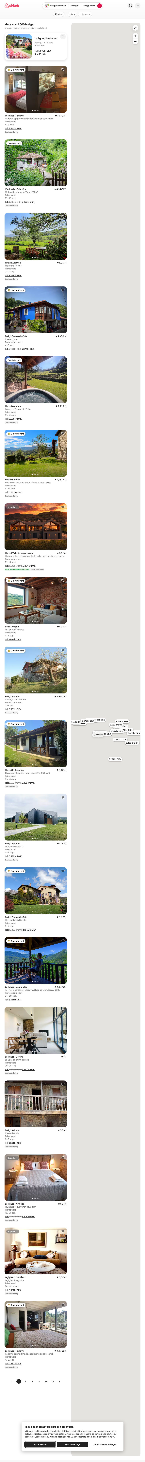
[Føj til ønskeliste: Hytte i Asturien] (63, 216)
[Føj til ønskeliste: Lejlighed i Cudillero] (63, 1231)
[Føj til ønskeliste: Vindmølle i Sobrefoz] (63, 143)
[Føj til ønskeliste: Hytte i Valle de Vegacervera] (63, 507)
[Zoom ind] (135, 36)
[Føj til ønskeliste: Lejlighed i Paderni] (63, 69)
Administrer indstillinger (105, 1444)
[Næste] (59, 1381)
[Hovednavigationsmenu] (137, 5)
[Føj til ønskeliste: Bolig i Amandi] (63, 580)
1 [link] (18, 1381)
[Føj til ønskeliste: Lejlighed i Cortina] (63, 1010)
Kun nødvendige (72, 1444)
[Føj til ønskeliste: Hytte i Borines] (63, 433)
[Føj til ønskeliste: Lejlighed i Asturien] (63, 1157)
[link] (12, 1381)
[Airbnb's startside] (12, 5)
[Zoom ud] (135, 41)
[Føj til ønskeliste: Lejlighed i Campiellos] (63, 941)
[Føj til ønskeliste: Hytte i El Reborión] (63, 724)
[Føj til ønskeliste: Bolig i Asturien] (63, 650)
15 (53, 1381)
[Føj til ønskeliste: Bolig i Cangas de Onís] (63, 290)
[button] (43, 51)
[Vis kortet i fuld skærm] (135, 28)
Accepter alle (40, 1444)
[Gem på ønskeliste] (63, 36)
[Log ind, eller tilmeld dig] (130, 5)
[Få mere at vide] (46, 28)
